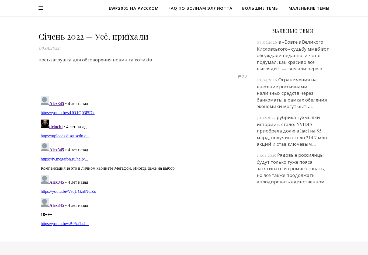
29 (244, 76)
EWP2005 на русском (134, 8)
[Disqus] (143, 161)
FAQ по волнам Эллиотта (200, 8)
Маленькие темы (309, 8)
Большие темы (260, 8)
